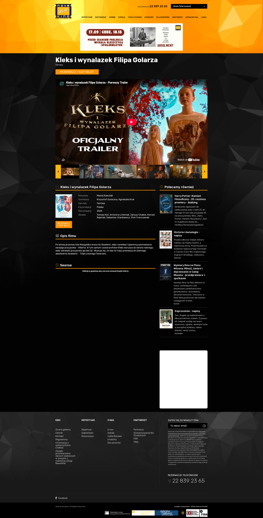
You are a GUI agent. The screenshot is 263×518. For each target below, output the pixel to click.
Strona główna (63, 429)
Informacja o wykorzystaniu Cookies (63, 445)
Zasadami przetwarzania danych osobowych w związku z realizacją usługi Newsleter (187, 434)
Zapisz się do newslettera (183, 420)
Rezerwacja (88, 436)
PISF (136, 438)
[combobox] (189, 6)
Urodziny (149, 17)
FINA (136, 442)
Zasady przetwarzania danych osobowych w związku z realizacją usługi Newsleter (65, 457)
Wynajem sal (192, 17)
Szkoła (121, 17)
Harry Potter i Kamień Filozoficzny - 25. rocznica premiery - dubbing (190, 199)
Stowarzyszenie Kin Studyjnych (144, 434)
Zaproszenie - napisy (187, 311)
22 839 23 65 (158, 6)
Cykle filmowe (135, 17)
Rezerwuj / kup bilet (77, 72)
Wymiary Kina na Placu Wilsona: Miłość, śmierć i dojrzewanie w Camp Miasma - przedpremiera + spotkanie (189, 272)
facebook (62, 498)
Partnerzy (177, 17)
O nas (203, 17)
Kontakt (59, 436)
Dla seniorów (162, 17)
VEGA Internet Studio (199, 506)
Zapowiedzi (100, 17)
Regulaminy (61, 439)
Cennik (112, 17)
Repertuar (87, 17)
